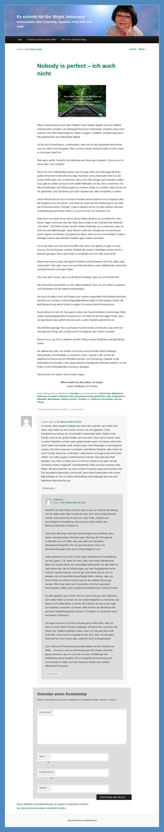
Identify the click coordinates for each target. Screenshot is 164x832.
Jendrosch (95, 399)
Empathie (52, 396)
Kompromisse (118, 396)
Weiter (143, 49)
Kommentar (45, 712)
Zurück (132, 49)
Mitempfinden (54, 399)
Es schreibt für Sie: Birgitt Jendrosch (51, 17)
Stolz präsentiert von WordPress (82, 820)
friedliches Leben (66, 396)
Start (20, 39)
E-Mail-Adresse (46, 773)
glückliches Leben (103, 396)
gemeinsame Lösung (84, 396)
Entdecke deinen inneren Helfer (41, 39)
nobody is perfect (69, 399)
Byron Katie (105, 393)
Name (44, 757)
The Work (82, 399)
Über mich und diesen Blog (73, 39)
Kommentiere (49, 488)
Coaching (74, 393)
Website (43, 788)
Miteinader (42, 399)
